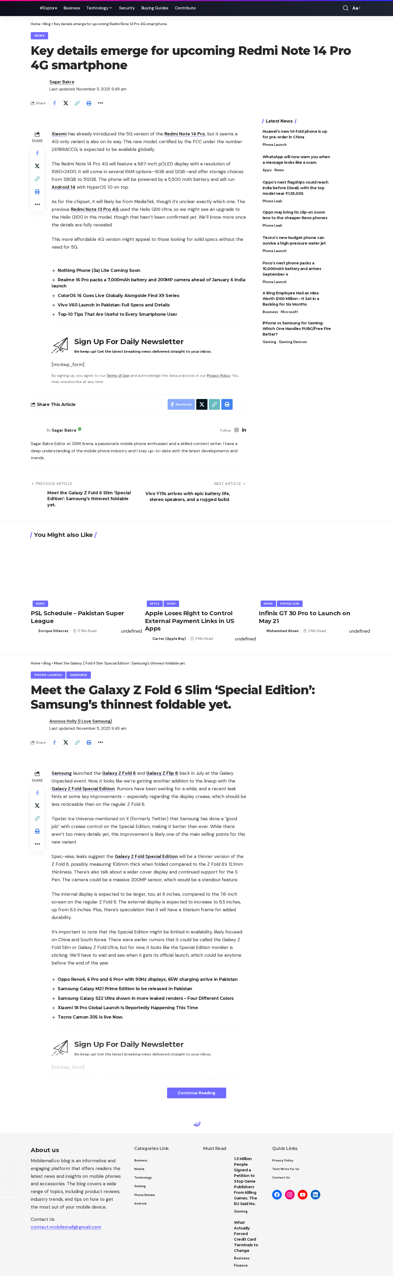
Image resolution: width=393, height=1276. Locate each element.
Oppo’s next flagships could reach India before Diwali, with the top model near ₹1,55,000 (296, 188)
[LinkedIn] (243, 430)
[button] (345, 8)
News (39, 36)
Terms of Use (118, 375)
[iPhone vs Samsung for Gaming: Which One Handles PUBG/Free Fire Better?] (349, 330)
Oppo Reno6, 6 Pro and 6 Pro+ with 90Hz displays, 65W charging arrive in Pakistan (147, 979)
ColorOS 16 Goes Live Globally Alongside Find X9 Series (118, 295)
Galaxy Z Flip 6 (162, 773)
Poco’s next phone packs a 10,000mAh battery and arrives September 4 (292, 269)
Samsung (78, 675)
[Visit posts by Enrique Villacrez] (34, 631)
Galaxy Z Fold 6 (119, 773)
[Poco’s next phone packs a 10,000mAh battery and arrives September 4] (349, 270)
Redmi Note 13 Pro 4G (95, 209)
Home (35, 24)
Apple (155, 603)
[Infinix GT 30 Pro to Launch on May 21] (310, 574)
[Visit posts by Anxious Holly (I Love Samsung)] (39, 725)
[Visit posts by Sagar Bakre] (39, 86)
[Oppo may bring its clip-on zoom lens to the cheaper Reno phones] (349, 220)
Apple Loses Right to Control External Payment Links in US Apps (189, 621)
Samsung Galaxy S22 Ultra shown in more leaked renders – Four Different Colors (146, 998)
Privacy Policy (218, 375)
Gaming (269, 342)
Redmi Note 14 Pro (184, 134)
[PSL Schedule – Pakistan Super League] (82, 574)
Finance (241, 1265)
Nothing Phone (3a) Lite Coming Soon (99, 270)
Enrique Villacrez (53, 631)
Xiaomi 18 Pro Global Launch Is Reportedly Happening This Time (128, 1007)
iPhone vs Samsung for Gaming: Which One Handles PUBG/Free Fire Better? (297, 329)
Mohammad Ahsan (283, 631)
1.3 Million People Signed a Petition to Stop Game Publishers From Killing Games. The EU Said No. (245, 1181)
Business (270, 312)
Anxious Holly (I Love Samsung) (80, 721)
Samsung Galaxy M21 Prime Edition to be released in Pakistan (125, 988)
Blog (47, 24)
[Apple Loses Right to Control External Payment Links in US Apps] (196, 574)
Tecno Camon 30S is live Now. (90, 1017)
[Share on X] (65, 103)
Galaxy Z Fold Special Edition (83, 789)
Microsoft (289, 312)
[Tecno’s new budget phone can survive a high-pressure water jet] (349, 245)
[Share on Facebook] (54, 103)
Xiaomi (59, 134)
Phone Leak (272, 201)
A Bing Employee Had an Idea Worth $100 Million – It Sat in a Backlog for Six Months (291, 299)
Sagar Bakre (61, 82)
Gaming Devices (293, 342)
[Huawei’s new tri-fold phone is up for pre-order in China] (349, 139)
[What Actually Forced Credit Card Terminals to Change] (216, 1230)
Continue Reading (196, 1093)
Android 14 (63, 187)
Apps (267, 170)
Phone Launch (275, 144)
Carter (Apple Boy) (169, 638)
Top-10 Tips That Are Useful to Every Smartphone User (117, 314)
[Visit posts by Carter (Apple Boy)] (148, 639)
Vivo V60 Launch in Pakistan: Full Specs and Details (114, 304)
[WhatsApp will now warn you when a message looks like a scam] (349, 164)
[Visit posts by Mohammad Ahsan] (262, 631)
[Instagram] (236, 430)
